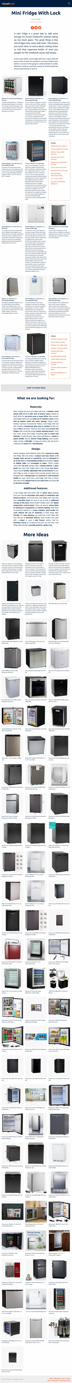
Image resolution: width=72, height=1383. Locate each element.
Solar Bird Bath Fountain (58, 356)
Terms (49, 1380)
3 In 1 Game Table (56, 178)
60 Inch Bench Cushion (58, 342)
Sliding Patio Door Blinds (59, 146)
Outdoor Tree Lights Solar (59, 345)
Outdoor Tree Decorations (59, 348)
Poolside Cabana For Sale (59, 339)
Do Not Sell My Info (65, 1380)
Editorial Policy (58, 1378)
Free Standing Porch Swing (59, 149)
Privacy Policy (55, 1380)
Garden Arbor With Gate (58, 167)
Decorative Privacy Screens (59, 170)
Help (64, 1378)
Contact (68, 1378)
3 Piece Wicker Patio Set (58, 359)
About (51, 1378)
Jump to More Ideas (36, 388)
